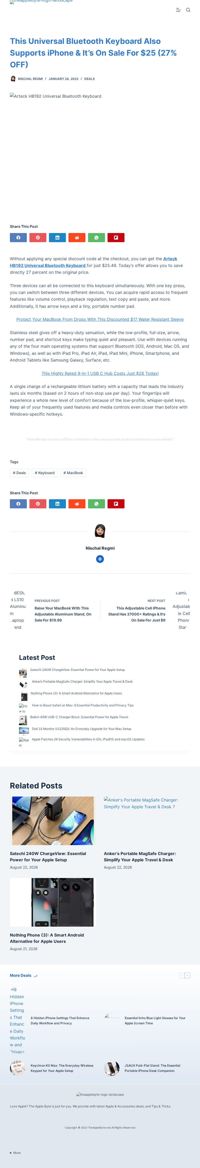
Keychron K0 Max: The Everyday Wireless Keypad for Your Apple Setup (62, 1068)
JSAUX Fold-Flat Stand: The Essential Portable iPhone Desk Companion (152, 1068)
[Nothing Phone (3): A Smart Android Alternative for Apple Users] (53, 902)
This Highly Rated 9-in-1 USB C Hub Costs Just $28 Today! (100, 373)
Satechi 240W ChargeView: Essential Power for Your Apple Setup (77, 670)
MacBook (73, 472)
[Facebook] (18, 237)
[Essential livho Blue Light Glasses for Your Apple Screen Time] (112, 1020)
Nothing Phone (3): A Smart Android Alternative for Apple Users (76, 693)
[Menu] (178, 10)
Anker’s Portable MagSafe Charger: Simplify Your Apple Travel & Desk (82, 681)
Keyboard (45, 472)
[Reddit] (76, 237)
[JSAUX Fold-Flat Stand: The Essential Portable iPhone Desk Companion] (112, 1068)
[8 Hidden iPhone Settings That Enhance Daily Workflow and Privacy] (18, 1020)
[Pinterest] (37, 237)
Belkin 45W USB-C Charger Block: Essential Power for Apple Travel (79, 717)
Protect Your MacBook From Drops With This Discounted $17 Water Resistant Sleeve (100, 319)
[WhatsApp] (96, 237)
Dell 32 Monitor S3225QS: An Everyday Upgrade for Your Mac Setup (81, 729)
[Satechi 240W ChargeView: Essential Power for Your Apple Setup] (53, 821)
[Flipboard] (116, 237)
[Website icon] (100, 559)
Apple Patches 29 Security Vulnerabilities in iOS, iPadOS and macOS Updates (88, 739)
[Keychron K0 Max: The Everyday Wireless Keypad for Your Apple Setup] (18, 1068)
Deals (89, 79)
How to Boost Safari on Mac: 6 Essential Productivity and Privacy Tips (83, 705)
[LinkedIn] (57, 237)
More (17, 1153)
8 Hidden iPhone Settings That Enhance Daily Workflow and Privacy (60, 1020)
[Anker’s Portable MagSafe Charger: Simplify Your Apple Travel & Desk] (147, 821)
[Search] (188, 10)
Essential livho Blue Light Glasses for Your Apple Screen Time (155, 1020)
